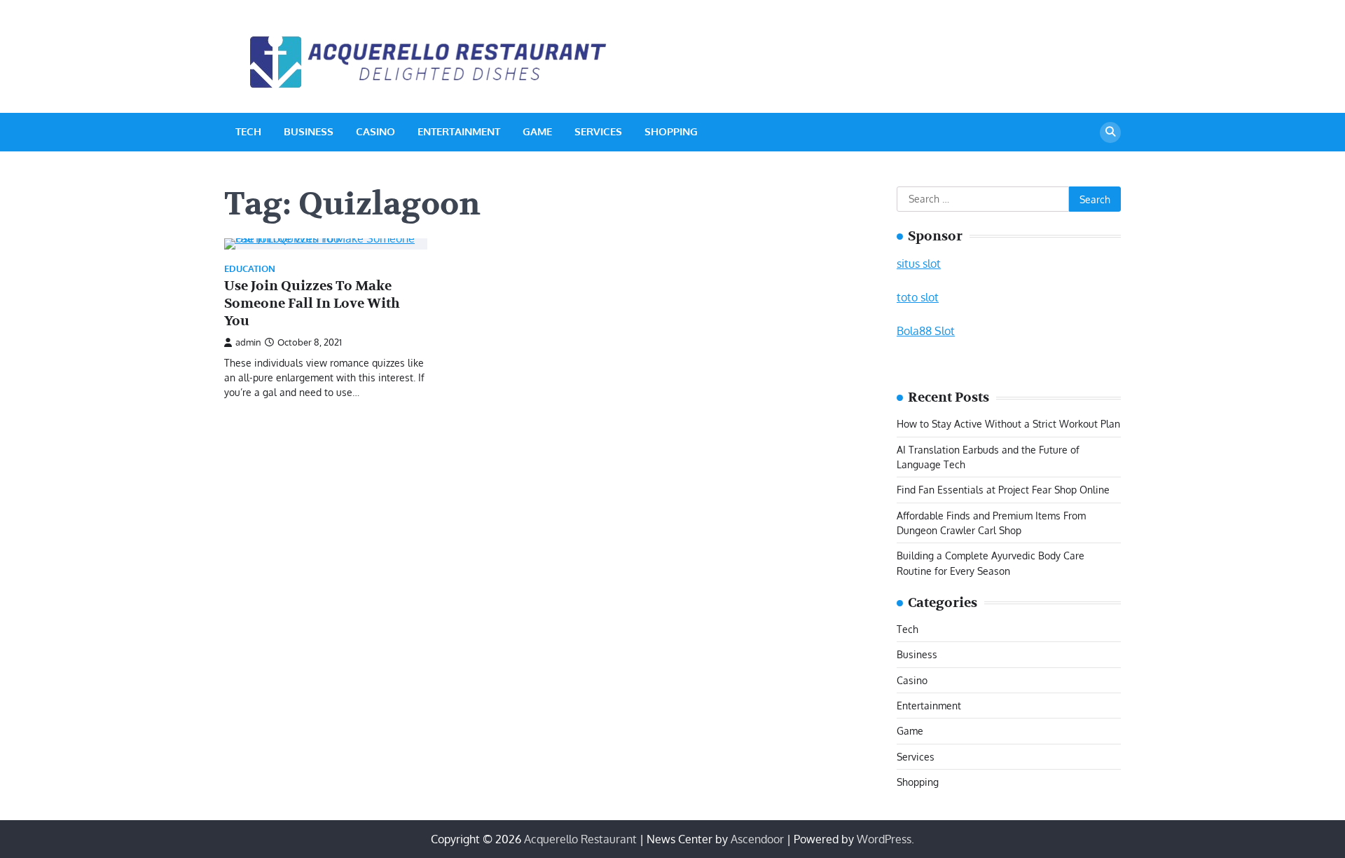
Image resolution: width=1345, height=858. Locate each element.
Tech (248, 131)
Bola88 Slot (926, 331)
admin (248, 342)
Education (249, 269)
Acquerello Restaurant (580, 839)
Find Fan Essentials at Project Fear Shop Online (1003, 489)
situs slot (919, 264)
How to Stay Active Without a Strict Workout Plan (1008, 423)
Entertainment (459, 131)
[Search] (1110, 132)
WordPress (884, 839)
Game (537, 131)
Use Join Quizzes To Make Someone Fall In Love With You (312, 303)
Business (308, 131)
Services (598, 131)
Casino (375, 131)
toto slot (918, 297)
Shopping (671, 131)
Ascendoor (757, 839)
